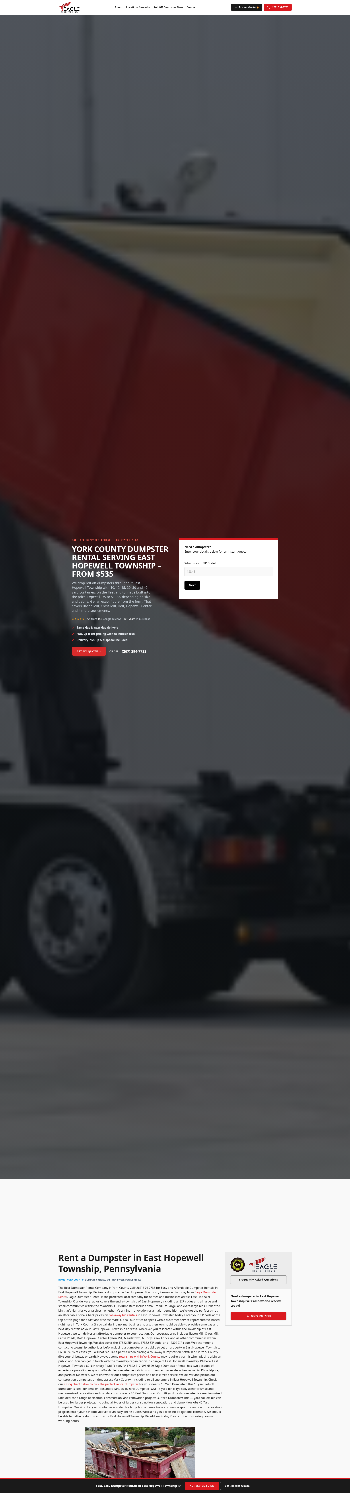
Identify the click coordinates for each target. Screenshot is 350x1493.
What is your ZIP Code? (200, 563)
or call (127, 651)
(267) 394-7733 (280, 7)
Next (192, 585)
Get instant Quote (237, 1486)
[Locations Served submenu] (149, 7)
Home (61, 1279)
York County (75, 1279)
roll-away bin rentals (123, 1315)
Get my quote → (89, 651)
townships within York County (139, 1357)
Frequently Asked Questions (258, 1279)
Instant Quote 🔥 (249, 7)
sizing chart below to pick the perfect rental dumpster (101, 1384)
